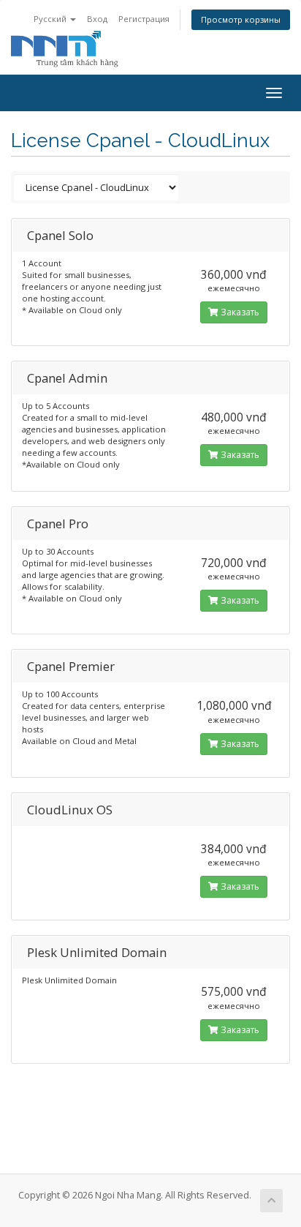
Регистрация (143, 18)
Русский (51, 18)
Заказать (238, 312)
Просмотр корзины (241, 19)
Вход (97, 18)
